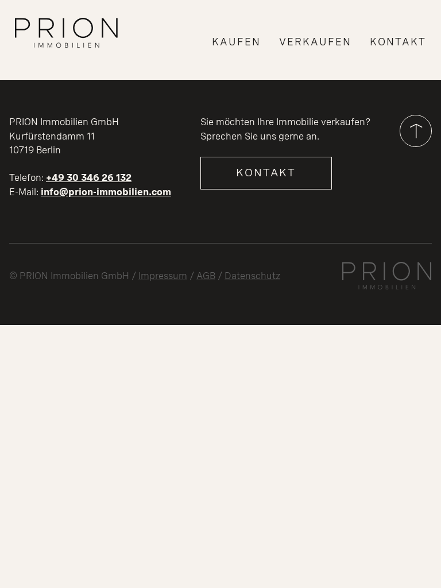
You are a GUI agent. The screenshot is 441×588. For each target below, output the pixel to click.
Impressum (162, 275)
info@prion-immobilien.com (106, 192)
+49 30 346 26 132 (88, 177)
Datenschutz (252, 275)
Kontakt (266, 172)
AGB (205, 275)
